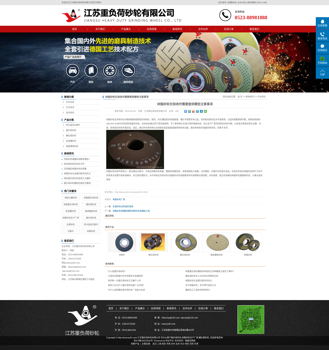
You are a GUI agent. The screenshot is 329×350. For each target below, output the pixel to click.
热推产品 (135, 344)
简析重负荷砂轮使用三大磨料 (77, 178)
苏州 (173, 344)
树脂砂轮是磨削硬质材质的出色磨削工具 (131, 211)
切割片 (71, 231)
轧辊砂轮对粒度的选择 (123, 206)
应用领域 (151, 29)
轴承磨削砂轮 (91, 211)
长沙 (182, 344)
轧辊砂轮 (71, 224)
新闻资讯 (177, 29)
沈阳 (192, 344)
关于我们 (100, 29)
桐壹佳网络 (190, 341)
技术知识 (70, 113)
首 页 (240, 97)
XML (265, 2)
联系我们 (254, 29)
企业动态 (70, 102)
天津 (196, 344)
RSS (259, 2)
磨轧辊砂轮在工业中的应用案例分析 (201, 276)
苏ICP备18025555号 (143, 341)
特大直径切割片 (73, 125)
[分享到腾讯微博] (197, 111)
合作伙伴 (203, 29)
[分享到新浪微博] (193, 111)
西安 (187, 344)
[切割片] (122, 242)
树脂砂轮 (91, 231)
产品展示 (126, 29)
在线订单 (229, 29)
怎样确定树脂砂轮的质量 (75, 169)
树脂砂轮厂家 (119, 199)
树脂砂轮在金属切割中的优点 (77, 173)
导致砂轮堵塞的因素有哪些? (77, 159)
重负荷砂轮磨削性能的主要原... (78, 183)
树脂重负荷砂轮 (91, 198)
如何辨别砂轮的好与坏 (74, 164)
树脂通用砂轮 (72, 146)
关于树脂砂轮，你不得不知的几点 (200, 285)
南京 (164, 344)
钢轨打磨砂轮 (71, 198)
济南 (168, 344)
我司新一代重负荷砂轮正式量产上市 (124, 280)
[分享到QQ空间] (189, 111)
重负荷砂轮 (71, 130)
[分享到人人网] (201, 111)
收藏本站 (232, 2)
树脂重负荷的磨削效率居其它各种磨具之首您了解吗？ (210, 271)
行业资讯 (70, 107)
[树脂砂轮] (248, 242)
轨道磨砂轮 (71, 141)
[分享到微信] (205, 111)
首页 (74, 29)
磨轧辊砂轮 (71, 136)
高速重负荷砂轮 (71, 204)
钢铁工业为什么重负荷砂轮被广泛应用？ (126, 285)
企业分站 (242, 2)
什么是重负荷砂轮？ (117, 271)
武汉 (155, 344)
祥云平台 (170, 341)
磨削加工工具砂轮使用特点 (197, 290)
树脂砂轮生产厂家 (71, 218)
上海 (159, 344)
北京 (178, 344)
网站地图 (251, 2)
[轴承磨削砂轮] (217, 242)
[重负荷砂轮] (153, 242)
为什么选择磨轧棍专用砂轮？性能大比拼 (126, 290)
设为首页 (222, 2)
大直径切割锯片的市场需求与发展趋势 (125, 276)
